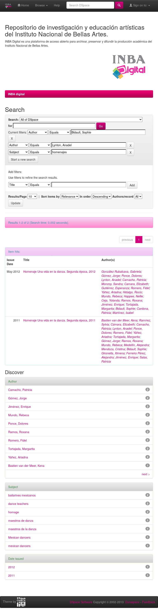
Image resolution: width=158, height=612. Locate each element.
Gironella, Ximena (113, 353)
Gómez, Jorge (110, 276)
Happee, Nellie (133, 296)
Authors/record (123, 196)
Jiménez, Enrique (112, 304)
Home (24, 5)
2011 (11, 575)
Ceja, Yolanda (110, 300)
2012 (11, 567)
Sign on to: (140, 5)
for (10, 126)
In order (85, 196)
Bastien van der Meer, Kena (119, 320)
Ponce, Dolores (132, 276)
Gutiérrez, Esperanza (115, 288)
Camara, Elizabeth (136, 284)
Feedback (148, 602)
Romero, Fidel (140, 288)
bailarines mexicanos (22, 495)
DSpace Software (81, 602)
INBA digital (16, 94)
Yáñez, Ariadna (111, 292)
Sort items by (50, 196)
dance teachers (18, 504)
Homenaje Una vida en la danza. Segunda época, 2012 (59, 271)
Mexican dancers (19, 537)
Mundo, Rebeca (111, 296)
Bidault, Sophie (125, 308)
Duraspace (132, 602)
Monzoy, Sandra (112, 284)
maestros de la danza (22, 529)
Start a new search (23, 159)
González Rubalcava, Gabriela (121, 271)
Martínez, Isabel (123, 313)
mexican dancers (19, 546)
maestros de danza (20, 520)
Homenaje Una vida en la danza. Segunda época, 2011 (59, 320)
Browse (40, 5)
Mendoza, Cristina (113, 349)
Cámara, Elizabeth (123, 324)
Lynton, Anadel (111, 280)
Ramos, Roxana (131, 300)
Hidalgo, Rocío (132, 292)
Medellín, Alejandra (136, 345)
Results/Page (17, 196)
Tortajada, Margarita (126, 337)
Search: (13, 119)
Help (57, 5)
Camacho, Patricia (134, 280)
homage (13, 512)
